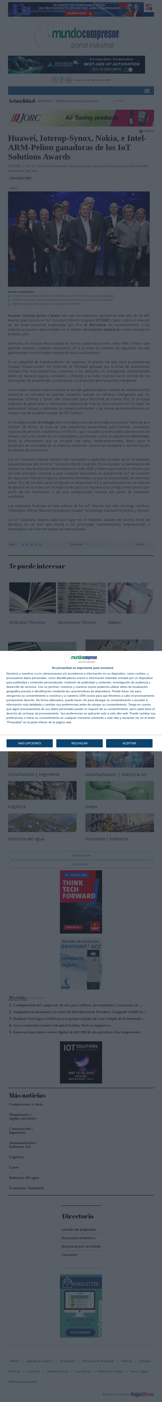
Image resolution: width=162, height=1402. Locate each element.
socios (38, 673)
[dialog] (81, 701)
